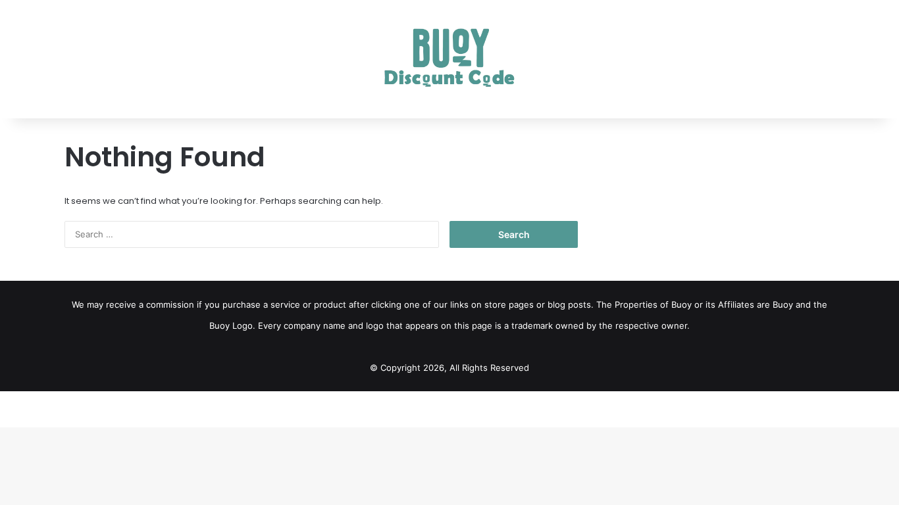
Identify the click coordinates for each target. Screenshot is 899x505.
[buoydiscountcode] (449, 59)
